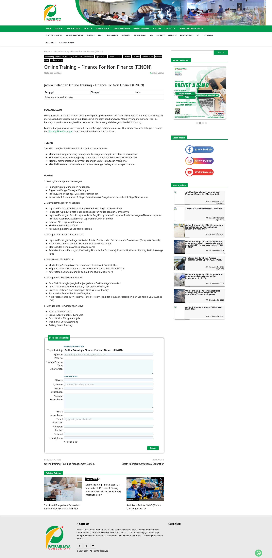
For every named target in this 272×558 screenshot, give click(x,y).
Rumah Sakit (140, 35)
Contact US (169, 28)
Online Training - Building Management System (69, 463)
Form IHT (59, 28)
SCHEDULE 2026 (102, 28)
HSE (151, 35)
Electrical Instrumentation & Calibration (143, 463)
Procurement (186, 35)
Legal (101, 35)
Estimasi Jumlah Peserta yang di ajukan (85, 354)
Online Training (141, 28)
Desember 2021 (115, 57)
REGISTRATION (73, 28)
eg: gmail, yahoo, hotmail (78, 419)
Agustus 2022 (132, 499)
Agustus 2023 (101, 57)
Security (160, 35)
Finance (90, 35)
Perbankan (112, 35)
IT (198, 35)
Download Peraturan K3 (191, 28)
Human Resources (74, 35)
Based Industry (66, 42)
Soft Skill (51, 42)
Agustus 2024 (50, 499)
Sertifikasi (207, 35)
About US (88, 28)
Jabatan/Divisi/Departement (79, 384)
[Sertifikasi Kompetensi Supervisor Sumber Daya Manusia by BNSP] (63, 488)
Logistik (172, 35)
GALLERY (157, 28)
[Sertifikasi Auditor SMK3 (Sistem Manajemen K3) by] (146, 488)
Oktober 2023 (147, 57)
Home (48, 28)
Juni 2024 (136, 57)
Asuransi (126, 35)
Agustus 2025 (91, 479)
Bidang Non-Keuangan (61, 131)
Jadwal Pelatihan (121, 28)
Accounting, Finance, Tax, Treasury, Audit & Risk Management (69, 57)
